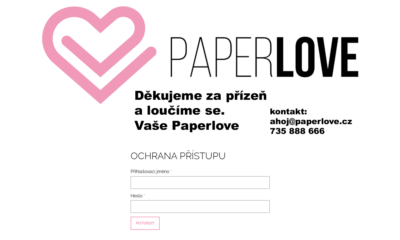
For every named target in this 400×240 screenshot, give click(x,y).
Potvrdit (145, 223)
